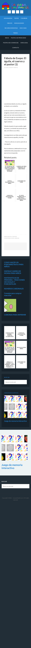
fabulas (17, 238)
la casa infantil (15, 6)
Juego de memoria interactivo (15, 421)
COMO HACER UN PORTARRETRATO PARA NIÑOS (13, 264)
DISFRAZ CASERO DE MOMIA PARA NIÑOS (12, 272)
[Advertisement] (15, 86)
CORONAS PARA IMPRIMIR (15, 315)
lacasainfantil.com (18, 498)
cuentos (14, 236)
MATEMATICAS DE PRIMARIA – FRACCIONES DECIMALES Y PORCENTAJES (14, 281)
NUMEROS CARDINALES (14, 289)
